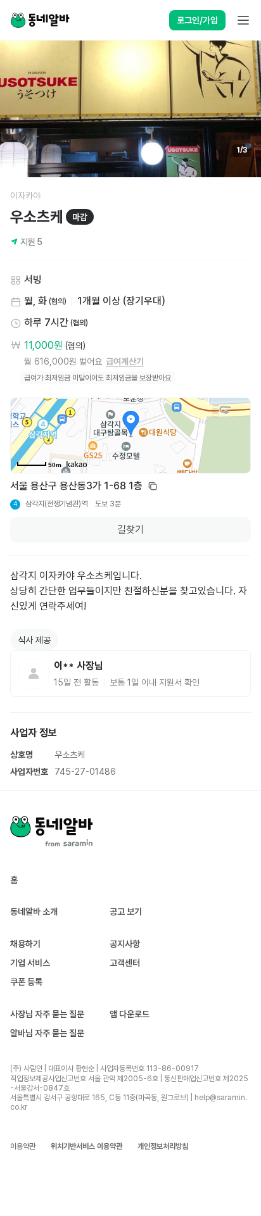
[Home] (40, 20)
